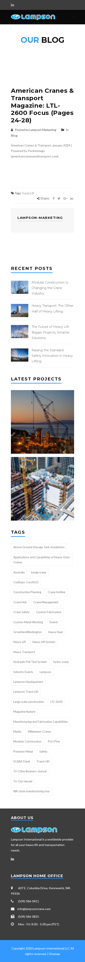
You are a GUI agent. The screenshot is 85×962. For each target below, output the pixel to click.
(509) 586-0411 (28, 901)
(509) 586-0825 (28, 916)
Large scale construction (28, 701)
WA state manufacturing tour (31, 791)
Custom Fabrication (48, 612)
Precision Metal (23, 751)
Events (53, 622)
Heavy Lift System (43, 642)
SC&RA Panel (21, 761)
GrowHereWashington (27, 632)
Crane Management (45, 602)
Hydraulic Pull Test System (30, 662)
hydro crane (61, 662)
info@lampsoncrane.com (34, 909)
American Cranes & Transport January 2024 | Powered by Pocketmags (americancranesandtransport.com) (41, 150)
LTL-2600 (56, 701)
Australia (19, 572)
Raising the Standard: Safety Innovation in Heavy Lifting (52, 355)
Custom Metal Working (28, 622)
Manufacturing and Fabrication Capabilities (40, 721)
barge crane (38, 572)
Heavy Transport (24, 652)
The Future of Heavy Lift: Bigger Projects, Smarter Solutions (51, 332)
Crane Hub (20, 602)
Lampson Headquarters (28, 682)
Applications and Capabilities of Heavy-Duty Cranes (41, 559)
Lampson (45, 672)
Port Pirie (54, 741)
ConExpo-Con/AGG (26, 582)
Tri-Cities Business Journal (30, 771)
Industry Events (23, 672)
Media (17, 731)
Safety (43, 751)
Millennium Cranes (39, 731)
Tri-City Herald (22, 781)
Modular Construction (27, 741)
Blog (14, 135)
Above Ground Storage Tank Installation (39, 547)
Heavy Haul (55, 632)
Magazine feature (24, 711)
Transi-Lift (28, 193)
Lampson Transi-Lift (25, 691)
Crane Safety (21, 612)
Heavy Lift (19, 642)
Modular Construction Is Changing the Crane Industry (50, 287)
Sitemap (54, 954)
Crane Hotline (56, 592)
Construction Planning (27, 592)
